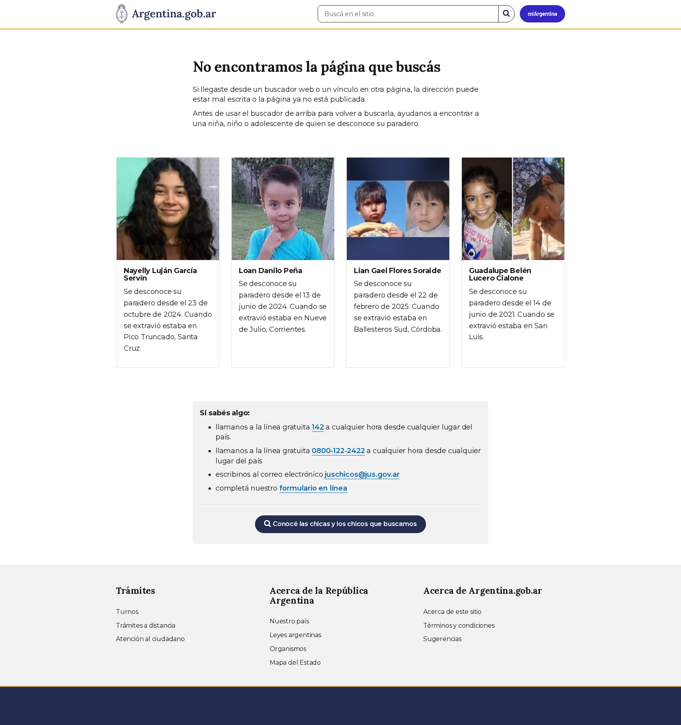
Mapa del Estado (295, 662)
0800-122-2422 (338, 450)
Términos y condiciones (459, 625)
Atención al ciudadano (150, 639)
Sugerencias (442, 639)
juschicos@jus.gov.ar (362, 474)
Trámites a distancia (145, 625)
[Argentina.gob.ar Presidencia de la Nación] (166, 14)
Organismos (288, 648)
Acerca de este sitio (452, 611)
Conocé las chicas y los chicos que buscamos (344, 524)
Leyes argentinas (295, 635)
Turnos (127, 611)
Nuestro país (289, 621)
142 (318, 427)
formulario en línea (313, 488)
